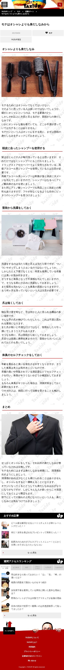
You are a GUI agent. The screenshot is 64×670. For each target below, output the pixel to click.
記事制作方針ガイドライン (32, 656)
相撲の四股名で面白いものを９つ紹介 (29, 582)
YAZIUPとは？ (32, 642)
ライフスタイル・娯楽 (5, 567)
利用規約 (32, 647)
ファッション (37, 567)
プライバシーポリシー (32, 651)
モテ (26, 567)
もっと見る (32, 553)
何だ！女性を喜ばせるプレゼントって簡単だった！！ (36, 532)
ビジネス (16, 567)
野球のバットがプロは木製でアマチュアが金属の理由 (36, 598)
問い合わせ (32, 661)
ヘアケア (48, 567)
